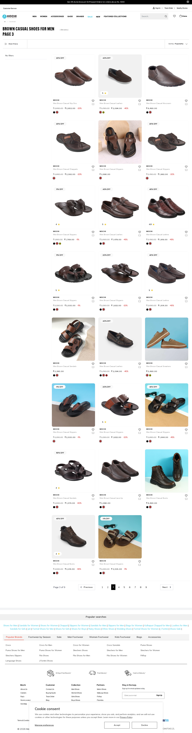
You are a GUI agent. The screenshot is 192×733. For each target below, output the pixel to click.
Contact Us (50, 689)
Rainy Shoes (94, 629)
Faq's (22, 696)
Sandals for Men (98, 625)
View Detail (73, 92)
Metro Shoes (101, 689)
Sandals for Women (29, 625)
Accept (117, 725)
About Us (24, 689)
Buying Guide (51, 693)
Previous (88, 587)
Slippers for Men (116, 625)
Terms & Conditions (24, 720)
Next (165, 587)
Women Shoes (76, 693)
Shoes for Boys (79, 629)
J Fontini (164, 629)
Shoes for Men (10, 625)
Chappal (64, 625)
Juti (29, 629)
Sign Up (159, 695)
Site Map (24, 704)
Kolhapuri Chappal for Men (157, 625)
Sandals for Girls (18, 629)
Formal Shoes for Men (43, 629)
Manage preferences (44, 725)
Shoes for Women (49, 625)
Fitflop (99, 696)
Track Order (168, 8)
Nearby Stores (182, 8)
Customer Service (10, 8)
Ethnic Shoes (108, 629)
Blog (47, 700)
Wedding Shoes (124, 629)
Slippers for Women (79, 625)
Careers (23, 693)
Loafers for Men (179, 625)
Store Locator (26, 700)
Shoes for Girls (63, 629)
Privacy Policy (126, 717)
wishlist (174, 16)
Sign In (158, 8)
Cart (184, 16)
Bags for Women (134, 625)
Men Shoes (75, 689)
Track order (50, 696)
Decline (144, 725)
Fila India (100, 700)
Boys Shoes (75, 700)
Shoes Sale (175, 629)
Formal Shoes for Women (146, 629)
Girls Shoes (75, 696)
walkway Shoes (102, 693)
